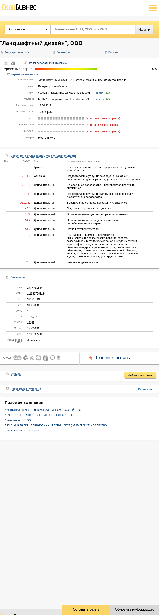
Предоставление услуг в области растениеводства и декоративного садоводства (100, 195)
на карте (100, 93)
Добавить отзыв (140, 375)
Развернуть (145, 389)
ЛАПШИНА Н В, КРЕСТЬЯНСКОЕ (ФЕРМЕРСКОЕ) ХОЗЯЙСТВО (43, 410)
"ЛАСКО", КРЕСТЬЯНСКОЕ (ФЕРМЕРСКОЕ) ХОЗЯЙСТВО (39, 415)
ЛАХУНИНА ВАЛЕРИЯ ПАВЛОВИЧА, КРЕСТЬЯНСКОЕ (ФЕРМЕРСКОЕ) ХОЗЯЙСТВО (56, 425)
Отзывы (113, 52)
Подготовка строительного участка (89, 208)
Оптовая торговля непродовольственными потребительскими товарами (93, 222)
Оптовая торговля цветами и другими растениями (98, 214)
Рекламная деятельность (83, 262)
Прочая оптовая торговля (83, 229)
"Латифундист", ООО (18, 420)
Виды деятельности (17, 52)
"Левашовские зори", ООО (22, 430)
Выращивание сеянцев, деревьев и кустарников (97, 202)
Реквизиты (63, 52)
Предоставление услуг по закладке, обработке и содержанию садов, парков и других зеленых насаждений (103, 177)
